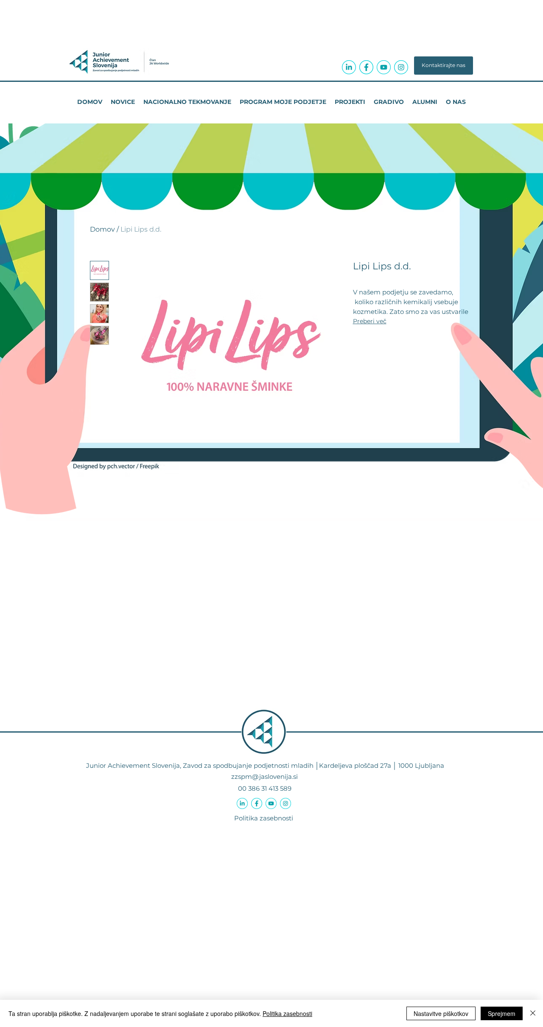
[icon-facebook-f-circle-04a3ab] (366, 67)
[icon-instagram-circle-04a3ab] (401, 67)
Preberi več (369, 321)
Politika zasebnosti (263, 818)
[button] (443, 65)
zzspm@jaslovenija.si (264, 776)
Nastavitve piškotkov (441, 1013)
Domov (102, 229)
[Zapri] (533, 1013)
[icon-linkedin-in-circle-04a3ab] (349, 67)
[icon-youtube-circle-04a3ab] (384, 67)
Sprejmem (501, 1013)
